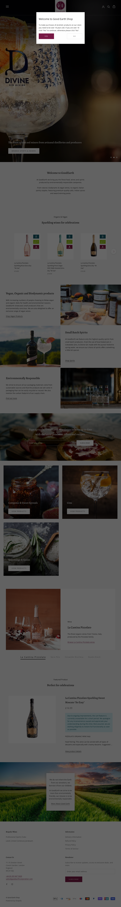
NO (74, 36)
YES (46, 36)
